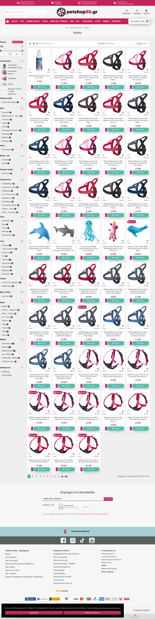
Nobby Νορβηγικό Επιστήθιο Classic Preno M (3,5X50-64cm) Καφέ (88, 120)
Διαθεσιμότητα (5, 368)
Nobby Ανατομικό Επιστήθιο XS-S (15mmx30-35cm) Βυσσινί (88, 376)
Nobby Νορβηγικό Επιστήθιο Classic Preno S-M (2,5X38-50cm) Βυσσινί (88, 163)
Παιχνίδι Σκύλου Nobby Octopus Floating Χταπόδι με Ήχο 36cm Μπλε (88, 248)
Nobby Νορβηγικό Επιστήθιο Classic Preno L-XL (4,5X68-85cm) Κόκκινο (39, 120)
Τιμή (1, 46)
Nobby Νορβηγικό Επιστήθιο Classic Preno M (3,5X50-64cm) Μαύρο (137, 120)
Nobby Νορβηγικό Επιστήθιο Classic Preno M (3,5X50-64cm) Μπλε (39, 163)
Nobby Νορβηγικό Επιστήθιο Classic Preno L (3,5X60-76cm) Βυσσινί (64, 77)
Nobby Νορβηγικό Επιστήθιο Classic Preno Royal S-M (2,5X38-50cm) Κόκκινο (39, 291)
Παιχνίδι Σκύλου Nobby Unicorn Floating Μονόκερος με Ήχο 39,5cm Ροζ (113, 248)
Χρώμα (2, 302)
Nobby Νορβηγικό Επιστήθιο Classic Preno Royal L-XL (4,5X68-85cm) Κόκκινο (88, 291)
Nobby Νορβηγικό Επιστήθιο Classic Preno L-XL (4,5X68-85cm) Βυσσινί (138, 77)
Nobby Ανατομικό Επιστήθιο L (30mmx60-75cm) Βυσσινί (64, 418)
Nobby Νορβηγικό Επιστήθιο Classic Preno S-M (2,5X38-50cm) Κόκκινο (113, 163)
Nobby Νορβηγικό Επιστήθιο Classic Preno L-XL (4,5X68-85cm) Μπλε (63, 120)
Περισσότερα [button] (33, 613)
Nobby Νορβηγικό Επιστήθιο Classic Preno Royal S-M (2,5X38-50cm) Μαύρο (113, 291)
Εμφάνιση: (140, 43)
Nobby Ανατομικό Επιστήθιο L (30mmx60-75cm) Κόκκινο (64, 461)
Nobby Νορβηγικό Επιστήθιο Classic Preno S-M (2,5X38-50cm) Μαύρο (138, 163)
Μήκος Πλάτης (5, 292)
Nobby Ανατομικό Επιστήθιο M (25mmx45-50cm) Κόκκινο (137, 418)
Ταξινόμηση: (101, 43)
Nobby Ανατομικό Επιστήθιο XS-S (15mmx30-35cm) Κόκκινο (113, 419)
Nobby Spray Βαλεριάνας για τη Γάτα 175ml (39, 77)
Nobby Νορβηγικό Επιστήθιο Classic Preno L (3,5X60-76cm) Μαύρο (113, 77)
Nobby (30, 72)
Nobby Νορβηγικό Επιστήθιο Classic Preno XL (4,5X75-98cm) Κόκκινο (88, 205)
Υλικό (2, 241)
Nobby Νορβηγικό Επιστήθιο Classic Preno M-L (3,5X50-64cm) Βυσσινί (63, 163)
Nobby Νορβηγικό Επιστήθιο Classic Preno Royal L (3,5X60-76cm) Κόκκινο (64, 291)
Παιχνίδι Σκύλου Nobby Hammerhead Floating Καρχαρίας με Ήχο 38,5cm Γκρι (63, 248)
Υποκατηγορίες (5, 61)
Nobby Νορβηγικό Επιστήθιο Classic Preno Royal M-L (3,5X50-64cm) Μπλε (138, 334)
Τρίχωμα (3, 278)
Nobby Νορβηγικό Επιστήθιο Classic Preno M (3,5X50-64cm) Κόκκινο (113, 120)
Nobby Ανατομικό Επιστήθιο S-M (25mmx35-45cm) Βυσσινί (113, 375)
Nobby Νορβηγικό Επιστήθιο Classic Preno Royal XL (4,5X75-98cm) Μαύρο (88, 334)
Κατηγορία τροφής (6, 169)
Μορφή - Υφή (4, 156)
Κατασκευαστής (76, 28)
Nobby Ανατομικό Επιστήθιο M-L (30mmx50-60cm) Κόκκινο (39, 461)
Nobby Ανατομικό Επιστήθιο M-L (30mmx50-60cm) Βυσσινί (39, 418)
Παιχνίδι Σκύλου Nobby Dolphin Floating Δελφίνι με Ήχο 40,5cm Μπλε (39, 248)
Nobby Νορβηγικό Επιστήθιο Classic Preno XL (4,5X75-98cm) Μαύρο (113, 205)
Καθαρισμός (18, 42)
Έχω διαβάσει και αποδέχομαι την (76, 514)
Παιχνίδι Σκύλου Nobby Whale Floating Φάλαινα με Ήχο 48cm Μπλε (138, 248)
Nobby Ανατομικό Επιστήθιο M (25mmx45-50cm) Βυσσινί (137, 375)
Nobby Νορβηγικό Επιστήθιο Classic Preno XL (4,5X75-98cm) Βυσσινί (64, 205)
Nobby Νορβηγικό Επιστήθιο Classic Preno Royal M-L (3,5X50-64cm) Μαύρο (138, 291)
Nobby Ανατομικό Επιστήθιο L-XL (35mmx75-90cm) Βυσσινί (88, 418)
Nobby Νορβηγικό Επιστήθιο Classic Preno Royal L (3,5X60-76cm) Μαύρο (39, 334)
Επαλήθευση (46, 505)
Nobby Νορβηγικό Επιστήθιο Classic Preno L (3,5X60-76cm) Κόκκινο (88, 77)
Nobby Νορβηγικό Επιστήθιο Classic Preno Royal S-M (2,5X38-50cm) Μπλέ (113, 334)
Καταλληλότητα (5, 180)
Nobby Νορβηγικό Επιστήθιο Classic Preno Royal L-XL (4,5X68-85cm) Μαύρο (63, 334)
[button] (7, 12)
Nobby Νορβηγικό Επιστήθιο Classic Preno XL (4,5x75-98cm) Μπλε (137, 205)
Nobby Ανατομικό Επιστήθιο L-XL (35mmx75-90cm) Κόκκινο (88, 461)
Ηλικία (2, 146)
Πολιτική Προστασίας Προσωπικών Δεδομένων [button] (104, 608)
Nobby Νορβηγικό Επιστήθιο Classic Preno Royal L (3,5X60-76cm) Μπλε (39, 376)
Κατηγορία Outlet (6, 98)
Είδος (2, 108)
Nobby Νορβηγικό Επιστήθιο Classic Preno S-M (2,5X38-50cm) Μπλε (39, 205)
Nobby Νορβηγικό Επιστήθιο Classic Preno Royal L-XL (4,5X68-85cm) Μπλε (63, 376)
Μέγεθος (3, 339)
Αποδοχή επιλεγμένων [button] (92, 613)
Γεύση (2, 217)
